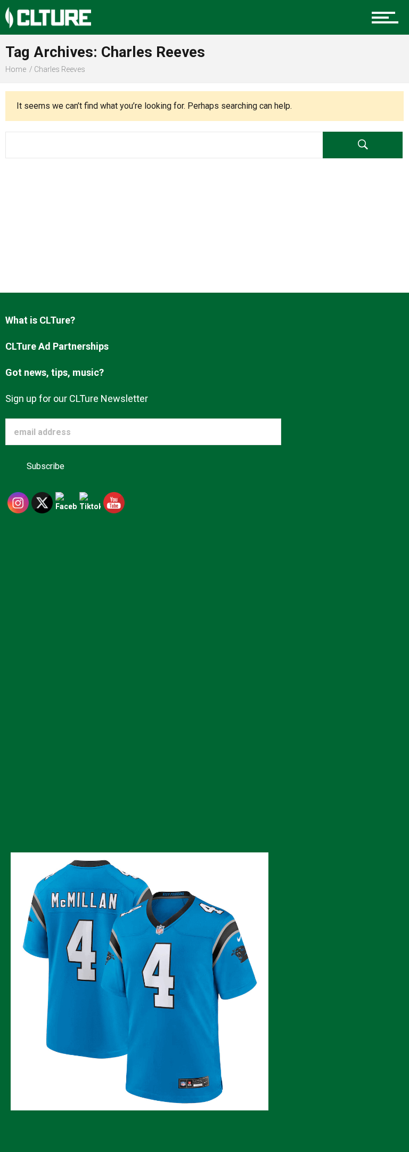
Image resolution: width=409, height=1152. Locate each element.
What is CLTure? (40, 320)
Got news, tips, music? (54, 372)
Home (15, 69)
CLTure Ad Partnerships (57, 346)
